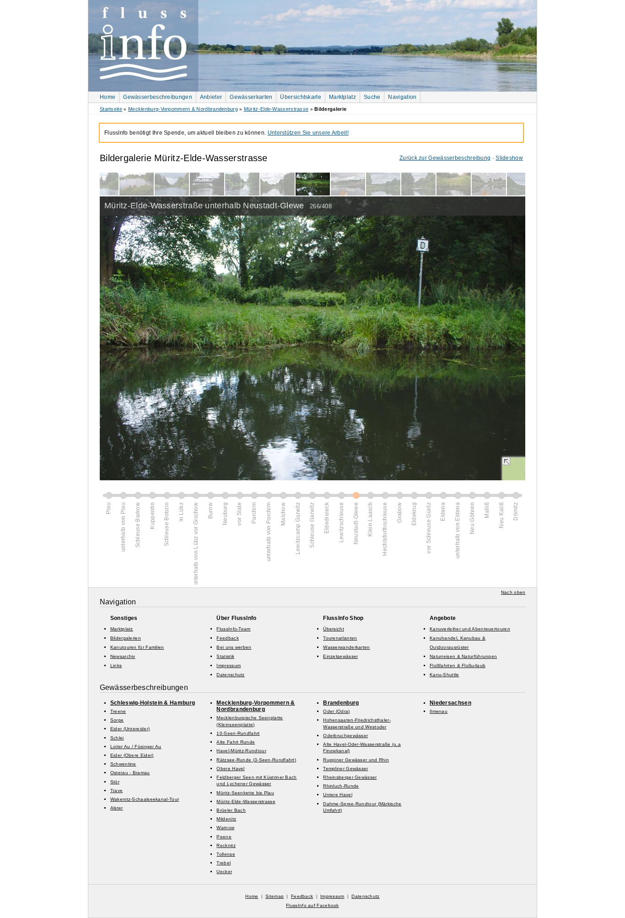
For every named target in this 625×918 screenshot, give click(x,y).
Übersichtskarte (300, 97)
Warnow (225, 827)
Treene (118, 711)
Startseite (111, 109)
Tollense (225, 854)
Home (107, 97)
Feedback (227, 638)
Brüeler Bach (231, 810)
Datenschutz (230, 674)
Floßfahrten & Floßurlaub (457, 665)
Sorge (117, 719)
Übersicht (333, 628)
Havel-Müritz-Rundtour (241, 750)
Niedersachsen (450, 703)
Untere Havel (337, 794)
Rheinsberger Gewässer (350, 777)
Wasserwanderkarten (346, 647)
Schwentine (123, 763)
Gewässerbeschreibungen (157, 97)
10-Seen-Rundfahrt (237, 733)
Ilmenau (438, 711)
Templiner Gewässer (345, 768)
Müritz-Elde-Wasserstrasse (276, 109)
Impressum (228, 665)
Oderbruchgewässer (345, 735)
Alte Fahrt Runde (235, 741)
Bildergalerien (125, 638)
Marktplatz (342, 97)
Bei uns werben (233, 647)
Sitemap (274, 896)
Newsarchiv (122, 656)
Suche (372, 97)
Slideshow (509, 158)
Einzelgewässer (340, 656)
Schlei (117, 737)
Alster (116, 807)
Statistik (225, 656)
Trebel (223, 862)
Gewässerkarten (251, 97)
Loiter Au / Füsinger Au (136, 746)
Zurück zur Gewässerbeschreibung (444, 158)
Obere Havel (230, 768)
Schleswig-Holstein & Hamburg (152, 703)
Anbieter (211, 97)
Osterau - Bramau (130, 772)
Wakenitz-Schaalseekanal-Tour (144, 799)
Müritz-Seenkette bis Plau (245, 792)
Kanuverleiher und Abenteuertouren (470, 628)
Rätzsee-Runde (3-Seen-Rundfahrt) (256, 759)
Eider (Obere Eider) (132, 755)
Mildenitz (226, 818)
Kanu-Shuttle (444, 674)
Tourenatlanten (340, 638)
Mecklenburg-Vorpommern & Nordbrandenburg (183, 109)
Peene (224, 836)
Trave (116, 790)
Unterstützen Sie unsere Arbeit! (308, 133)
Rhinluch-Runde (341, 785)
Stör (114, 781)
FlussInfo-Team (233, 628)
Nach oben (513, 592)
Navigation (402, 97)
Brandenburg (341, 703)
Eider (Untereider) (130, 728)
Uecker (224, 871)
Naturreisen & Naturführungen (463, 656)
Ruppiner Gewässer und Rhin (356, 759)
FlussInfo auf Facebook (312, 905)
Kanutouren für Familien (137, 647)
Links (116, 665)
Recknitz (225, 845)
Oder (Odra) (336, 711)
